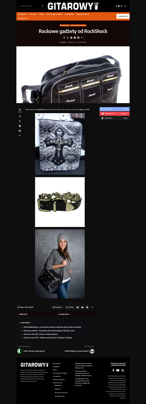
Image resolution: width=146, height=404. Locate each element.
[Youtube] (115, 114)
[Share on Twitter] (67, 37)
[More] (82, 37)
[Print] (78, 37)
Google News (63, 314)
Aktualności (64, 25)
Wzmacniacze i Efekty (78, 25)
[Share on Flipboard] (71, 37)
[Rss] (121, 6)
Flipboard (23, 314)
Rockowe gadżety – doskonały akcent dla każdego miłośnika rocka (49, 331)
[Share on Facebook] (64, 37)
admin (64, 42)
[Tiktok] (115, 118)
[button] (123, 16)
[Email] (74, 37)
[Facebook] (116, 6)
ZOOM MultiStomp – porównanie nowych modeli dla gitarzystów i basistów (52, 327)
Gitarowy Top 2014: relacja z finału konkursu (41, 334)
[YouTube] (118, 6)
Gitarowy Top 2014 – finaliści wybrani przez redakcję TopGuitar (48, 338)
